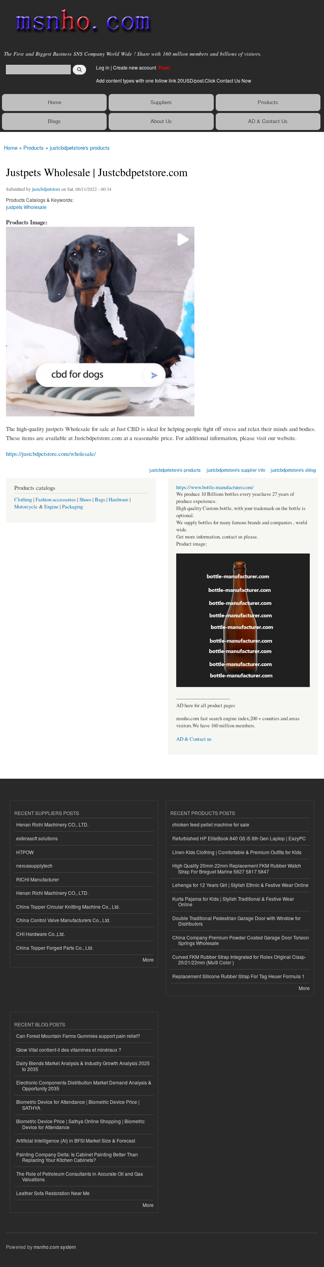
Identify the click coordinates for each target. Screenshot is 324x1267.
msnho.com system (55, 1246)
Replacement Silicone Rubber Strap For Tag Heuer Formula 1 (238, 976)
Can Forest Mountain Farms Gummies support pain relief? (78, 1035)
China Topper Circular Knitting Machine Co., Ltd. (68, 906)
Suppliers (161, 102)
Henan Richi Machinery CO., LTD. (52, 824)
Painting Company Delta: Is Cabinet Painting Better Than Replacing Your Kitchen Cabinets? (77, 1157)
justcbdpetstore (46, 189)
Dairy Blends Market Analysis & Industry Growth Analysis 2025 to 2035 (83, 1066)
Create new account (135, 67)
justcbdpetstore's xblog (293, 470)
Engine (51, 506)
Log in (102, 67)
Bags (100, 499)
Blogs (54, 121)
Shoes (85, 499)
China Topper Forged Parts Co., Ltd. (54, 947)
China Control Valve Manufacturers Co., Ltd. (63, 920)
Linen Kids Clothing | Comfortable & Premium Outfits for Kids (236, 852)
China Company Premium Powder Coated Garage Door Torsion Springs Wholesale (240, 940)
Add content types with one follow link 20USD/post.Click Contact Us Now (173, 80)
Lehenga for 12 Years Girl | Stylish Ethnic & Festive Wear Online (240, 884)
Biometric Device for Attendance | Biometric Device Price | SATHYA (77, 1104)
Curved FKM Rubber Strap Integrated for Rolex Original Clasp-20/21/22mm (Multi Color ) (239, 959)
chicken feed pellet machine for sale (210, 824)
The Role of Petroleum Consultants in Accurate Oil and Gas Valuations (79, 1176)
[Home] (80, 21)
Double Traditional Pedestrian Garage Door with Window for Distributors (236, 921)
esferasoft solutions (37, 838)
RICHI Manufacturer (37, 879)
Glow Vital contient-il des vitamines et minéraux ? (68, 1049)
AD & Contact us (193, 739)
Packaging (72, 506)
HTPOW (25, 852)
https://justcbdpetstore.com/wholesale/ (51, 453)
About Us (161, 121)
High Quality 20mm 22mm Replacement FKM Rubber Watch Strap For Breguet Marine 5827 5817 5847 (236, 868)
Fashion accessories (56, 499)
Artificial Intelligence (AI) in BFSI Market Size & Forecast (75, 1140)
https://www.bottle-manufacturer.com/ (215, 487)
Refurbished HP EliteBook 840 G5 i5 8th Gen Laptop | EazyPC (239, 838)
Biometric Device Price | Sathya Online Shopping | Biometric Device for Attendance (80, 1124)
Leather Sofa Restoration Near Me (53, 1193)
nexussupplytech (34, 865)
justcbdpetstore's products (80, 147)
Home (54, 102)
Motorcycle (26, 506)
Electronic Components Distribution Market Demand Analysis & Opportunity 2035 (83, 1085)
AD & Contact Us (268, 121)
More (148, 959)
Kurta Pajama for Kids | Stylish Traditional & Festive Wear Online (233, 901)
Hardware (118, 499)
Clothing (23, 499)
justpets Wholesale (26, 206)
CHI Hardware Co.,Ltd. (40, 933)
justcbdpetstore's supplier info (236, 470)
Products (268, 102)
